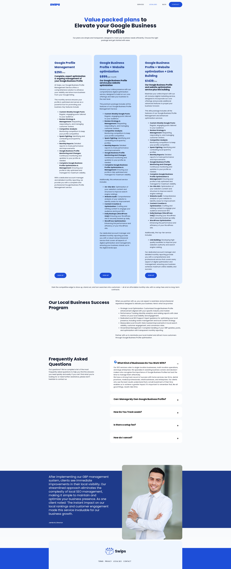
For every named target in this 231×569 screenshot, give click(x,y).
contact (175, 4)
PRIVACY (108, 561)
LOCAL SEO (117, 561)
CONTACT (127, 561)
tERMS (100, 561)
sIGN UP (60, 275)
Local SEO (153, 4)
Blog (164, 4)
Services (140, 4)
